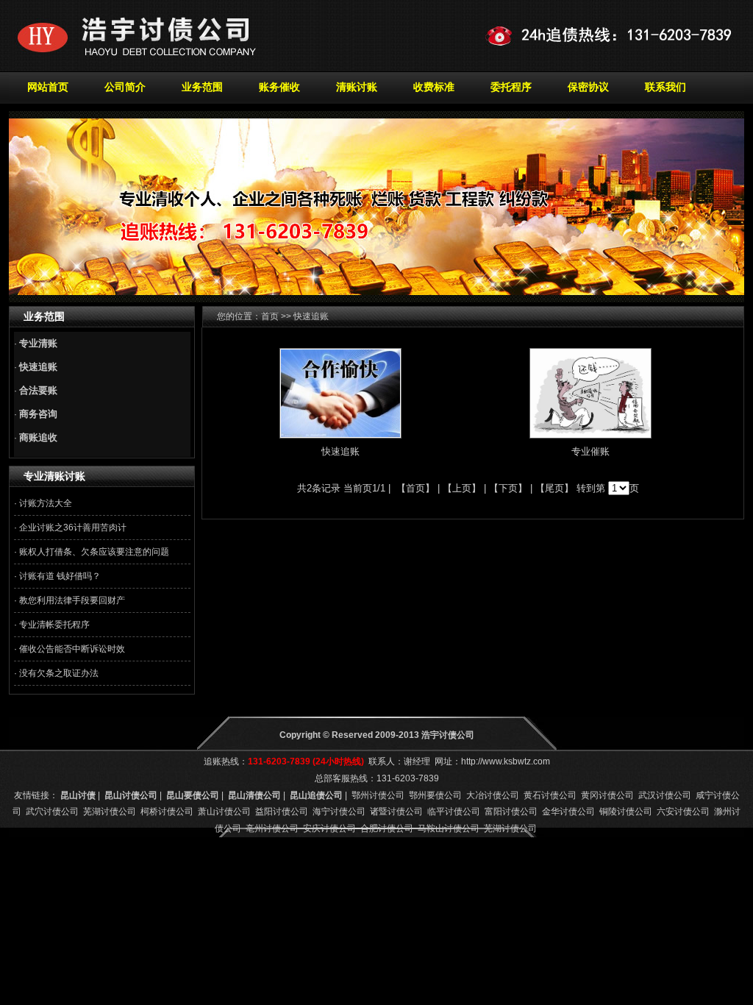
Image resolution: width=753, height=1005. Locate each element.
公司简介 (125, 87)
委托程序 (511, 87)
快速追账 (340, 451)
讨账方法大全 (45, 503)
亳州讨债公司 (272, 828)
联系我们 (665, 87)
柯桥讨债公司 (166, 811)
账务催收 (279, 87)
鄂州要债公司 (435, 795)
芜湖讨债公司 (109, 811)
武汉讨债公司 (664, 795)
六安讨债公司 (683, 811)
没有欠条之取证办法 (59, 673)
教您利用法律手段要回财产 (72, 600)
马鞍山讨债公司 (448, 828)
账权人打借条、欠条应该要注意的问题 (94, 552)
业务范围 (202, 87)
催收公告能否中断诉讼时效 (72, 649)
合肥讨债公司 (386, 828)
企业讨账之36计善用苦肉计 (72, 527)
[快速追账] (340, 435)
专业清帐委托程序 (54, 624)
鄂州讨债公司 (377, 795)
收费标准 (433, 87)
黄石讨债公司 (550, 795)
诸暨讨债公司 (396, 811)
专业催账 (590, 451)
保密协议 (588, 87)
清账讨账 (356, 87)
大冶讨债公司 (492, 795)
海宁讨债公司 (339, 811)
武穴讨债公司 (52, 811)
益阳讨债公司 (281, 811)
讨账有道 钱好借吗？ (60, 576)
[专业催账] (590, 435)
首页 (270, 316)
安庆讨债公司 (329, 828)
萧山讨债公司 (224, 811)
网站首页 (47, 87)
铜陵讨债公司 (625, 811)
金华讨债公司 (568, 811)
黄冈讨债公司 (607, 795)
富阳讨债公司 (511, 811)
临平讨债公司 (453, 811)
